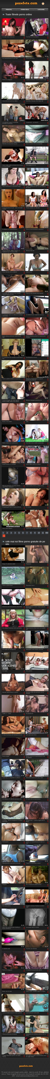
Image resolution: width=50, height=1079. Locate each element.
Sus (45, 1005)
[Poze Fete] (25, 3)
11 (43, 533)
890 (46, 533)
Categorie (41, 9)
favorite (43, 3)
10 (39, 533)
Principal (9, 9)
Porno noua (25, 9)
